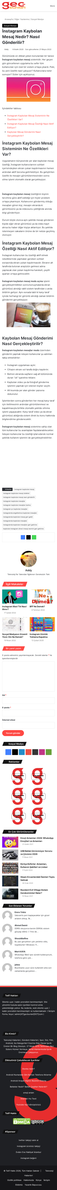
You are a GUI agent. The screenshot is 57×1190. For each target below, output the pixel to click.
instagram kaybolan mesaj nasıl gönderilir (19, 497)
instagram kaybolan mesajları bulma (17, 505)
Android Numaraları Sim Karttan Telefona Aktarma (28, 1075)
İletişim (47, 1180)
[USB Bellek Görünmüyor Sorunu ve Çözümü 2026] (10, 855)
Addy (6, 49)
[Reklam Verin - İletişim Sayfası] (19, 776)
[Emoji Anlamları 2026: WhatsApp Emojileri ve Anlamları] (10, 842)
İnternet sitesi (8, 720)
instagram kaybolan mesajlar (14, 501)
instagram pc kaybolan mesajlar (15, 509)
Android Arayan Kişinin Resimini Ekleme (28, 1081)
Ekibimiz (19, 1185)
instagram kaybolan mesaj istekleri (16, 493)
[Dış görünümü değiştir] (42, 7)
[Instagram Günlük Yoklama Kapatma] (42, 624)
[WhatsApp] (34, 537)
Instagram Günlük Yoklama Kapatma (39, 635)
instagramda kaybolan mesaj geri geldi (18, 517)
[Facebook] (23, 537)
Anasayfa (8, 19)
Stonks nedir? (28, 1069)
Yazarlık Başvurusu (33, 1185)
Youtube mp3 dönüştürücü (28, 1104)
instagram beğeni (28, 1158)
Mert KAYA (20, 951)
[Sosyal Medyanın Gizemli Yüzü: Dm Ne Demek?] (14, 624)
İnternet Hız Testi (28, 1098)
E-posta (6, 707)
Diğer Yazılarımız (22, 19)
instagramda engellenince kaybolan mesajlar (20, 513)
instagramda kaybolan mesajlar (15, 521)
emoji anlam (28, 1092)
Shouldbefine (21, 938)
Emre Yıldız (20, 912)
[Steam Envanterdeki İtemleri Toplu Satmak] (10, 881)
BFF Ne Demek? (37, 606)
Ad (4, 695)
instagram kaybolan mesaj (24, 489)
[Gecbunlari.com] (13, 5)
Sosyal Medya (37, 19)
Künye (39, 1180)
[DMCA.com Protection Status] (22, 1124)
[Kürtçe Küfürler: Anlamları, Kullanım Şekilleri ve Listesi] (10, 868)
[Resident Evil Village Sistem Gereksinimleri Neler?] (10, 893)
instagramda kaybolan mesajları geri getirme (20, 525)
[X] (28, 537)
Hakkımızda (29, 1180)
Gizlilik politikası (14, 1180)
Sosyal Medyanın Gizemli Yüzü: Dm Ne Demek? (14, 635)
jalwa (17, 964)
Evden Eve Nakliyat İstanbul (28, 1152)
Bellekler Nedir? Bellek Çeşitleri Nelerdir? (28, 1087)
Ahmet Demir (21, 925)
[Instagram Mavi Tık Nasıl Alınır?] (14, 596)
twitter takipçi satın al (28, 1140)
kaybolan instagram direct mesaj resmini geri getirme (23, 529)
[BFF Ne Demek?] (42, 596)
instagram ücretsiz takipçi (28, 1146)
